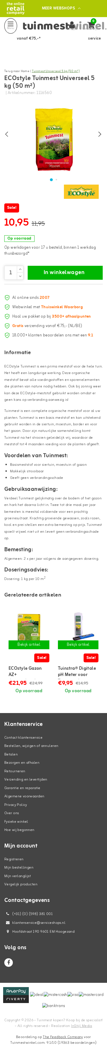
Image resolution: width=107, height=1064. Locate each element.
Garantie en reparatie (22, 788)
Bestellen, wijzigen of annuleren (31, 746)
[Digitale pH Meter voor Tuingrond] (78, 630)
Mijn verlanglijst (17, 876)
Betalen (11, 754)
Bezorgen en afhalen (21, 763)
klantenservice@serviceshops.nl (38, 923)
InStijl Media (81, 1026)
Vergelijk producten (20, 884)
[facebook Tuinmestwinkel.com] (8, 962)
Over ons (11, 813)
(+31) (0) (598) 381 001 (32, 914)
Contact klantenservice (23, 738)
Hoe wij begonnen (19, 830)
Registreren (14, 859)
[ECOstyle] (81, 192)
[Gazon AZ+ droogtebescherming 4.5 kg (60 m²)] (29, 630)
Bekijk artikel (28, 645)
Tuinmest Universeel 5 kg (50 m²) (56, 71)
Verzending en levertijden (25, 780)
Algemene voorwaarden (24, 796)
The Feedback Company (63, 1037)
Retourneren (14, 771)
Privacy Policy (15, 805)
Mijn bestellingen (18, 868)
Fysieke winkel (16, 822)
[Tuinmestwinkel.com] (15, 8)
